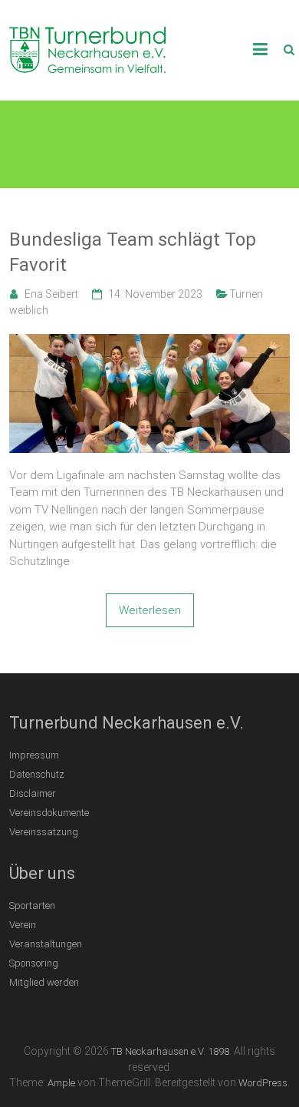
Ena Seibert (51, 294)
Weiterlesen (150, 610)
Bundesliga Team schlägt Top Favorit (132, 252)
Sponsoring (33, 963)
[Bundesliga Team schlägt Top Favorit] (150, 342)
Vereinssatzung (43, 832)
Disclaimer (32, 793)
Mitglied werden (44, 982)
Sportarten (32, 905)
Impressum (34, 755)
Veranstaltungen (45, 944)
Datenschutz (36, 774)
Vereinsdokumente (49, 812)
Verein (22, 924)
